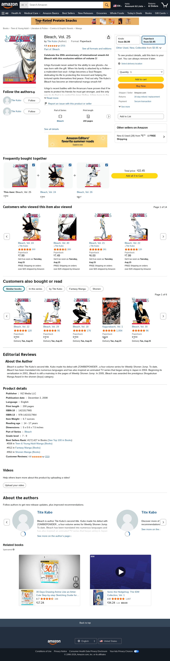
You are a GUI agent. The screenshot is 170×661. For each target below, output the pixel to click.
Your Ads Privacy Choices (121, 651)
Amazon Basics (51, 13)
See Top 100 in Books (59, 440)
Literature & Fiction (39, 28)
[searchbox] (65, 5)
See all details (51, 129)
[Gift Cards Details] (167, 13)
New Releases (85, 13)
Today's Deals (134, 13)
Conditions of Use (43, 651)
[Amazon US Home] (54, 642)
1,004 (119, 330)
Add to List (125, 116)
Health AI (16, 13)
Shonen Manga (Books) (27, 452)
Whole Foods (117, 13)
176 (89, 330)
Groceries (101, 13)
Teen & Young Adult (20, 28)
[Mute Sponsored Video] (76, 585)
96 (147, 330)
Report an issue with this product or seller (70, 103)
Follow (31, 100)
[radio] (128, 40)
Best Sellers (68, 13)
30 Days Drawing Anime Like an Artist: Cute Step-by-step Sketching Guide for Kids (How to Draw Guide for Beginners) (57, 593)
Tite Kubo (52, 41)
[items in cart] (165, 5)
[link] (56, 175)
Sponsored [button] (7, 549)
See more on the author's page (53, 536)
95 (58, 330)
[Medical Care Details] (39, 13)
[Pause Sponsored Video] (76, 579)
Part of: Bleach (52, 49)
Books (148, 13)
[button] (5, 13)
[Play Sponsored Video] (120, 572)
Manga (79, 28)
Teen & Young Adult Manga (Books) (33, 443)
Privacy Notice (60, 651)
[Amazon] (9, 5)
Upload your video (14, 485)
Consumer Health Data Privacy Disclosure (88, 651)
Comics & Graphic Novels (61, 28)
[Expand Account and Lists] (144, 6)
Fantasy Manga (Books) (28, 447)
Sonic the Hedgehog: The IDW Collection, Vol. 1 (123, 593)
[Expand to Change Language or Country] (121, 6)
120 (30, 330)
